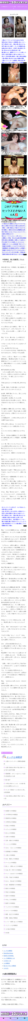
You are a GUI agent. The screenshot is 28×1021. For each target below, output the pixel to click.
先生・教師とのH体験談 (12, 859)
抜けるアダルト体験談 (10, 965)
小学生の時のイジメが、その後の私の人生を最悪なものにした (14, 785)
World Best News (8, 953)
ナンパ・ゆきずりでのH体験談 (14, 873)
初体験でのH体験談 (10, 811)
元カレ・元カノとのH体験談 (13, 847)
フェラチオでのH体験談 (12, 907)
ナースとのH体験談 (10, 862)
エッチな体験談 (14, 757)
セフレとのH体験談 (10, 829)
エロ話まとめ (7, 960)
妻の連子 (7, 780)
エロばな (6, 968)
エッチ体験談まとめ (9, 958)
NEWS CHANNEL (9, 955)
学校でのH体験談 (10, 892)
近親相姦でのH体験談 (11, 851)
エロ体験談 (7, 963)
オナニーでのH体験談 (11, 910)
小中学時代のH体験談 (7, 752)
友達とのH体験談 (10, 825)
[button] (25, 481)
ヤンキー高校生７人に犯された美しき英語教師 (14, 791)
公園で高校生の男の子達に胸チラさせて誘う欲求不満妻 (14, 769)
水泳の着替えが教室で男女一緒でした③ (14, 797)
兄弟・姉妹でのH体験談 (12, 840)
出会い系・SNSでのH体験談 (13, 870)
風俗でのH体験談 (10, 888)
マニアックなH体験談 (11, 925)
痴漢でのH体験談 (10, 903)
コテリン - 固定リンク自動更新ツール (25, 62)
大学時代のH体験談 (10, 822)
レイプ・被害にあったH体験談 (14, 921)
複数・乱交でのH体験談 (12, 914)
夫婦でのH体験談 (10, 836)
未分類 (7, 932)
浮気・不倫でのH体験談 (12, 877)
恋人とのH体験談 (10, 833)
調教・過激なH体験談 (11, 918)
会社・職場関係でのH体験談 (13, 884)
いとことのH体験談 (10, 844)
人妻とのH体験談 (10, 855)
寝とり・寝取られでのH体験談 (14, 866)
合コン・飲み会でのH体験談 (13, 881)
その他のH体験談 (10, 929)
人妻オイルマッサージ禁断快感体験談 (14, 762)
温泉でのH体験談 (10, 895)
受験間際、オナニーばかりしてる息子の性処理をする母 (14, 775)
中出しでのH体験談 (10, 899)
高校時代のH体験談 (10, 818)
